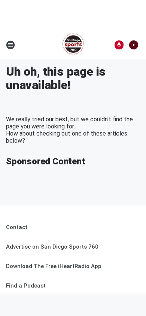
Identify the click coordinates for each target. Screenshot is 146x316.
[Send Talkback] (119, 44)
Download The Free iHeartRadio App (53, 266)
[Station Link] (73, 45)
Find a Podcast (26, 285)
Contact (16, 227)
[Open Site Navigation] (10, 44)
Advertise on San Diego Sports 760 (52, 246)
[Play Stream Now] (133, 44)
